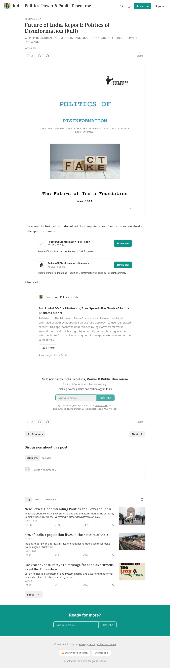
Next (135, 434)
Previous (37, 434)
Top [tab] (28, 499)
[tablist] (39, 458)
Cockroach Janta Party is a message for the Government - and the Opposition (69, 567)
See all (31, 594)
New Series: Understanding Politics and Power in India (68, 509)
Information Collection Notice (84, 408)
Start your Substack (76, 652)
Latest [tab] (37, 499)
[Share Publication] (129, 6)
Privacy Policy (110, 408)
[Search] (122, 6)
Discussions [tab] (50, 499)
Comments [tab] (32, 457)
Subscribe (142, 6)
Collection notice (106, 644)
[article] (85, 516)
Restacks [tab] (46, 457)
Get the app (101, 652)
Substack (69, 661)
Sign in (159, 6)
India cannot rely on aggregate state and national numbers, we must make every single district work (67, 545)
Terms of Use (101, 405)
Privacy (82, 644)
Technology (33, 18)
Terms (91, 644)
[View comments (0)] (39, 56)
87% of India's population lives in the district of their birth (66, 537)
